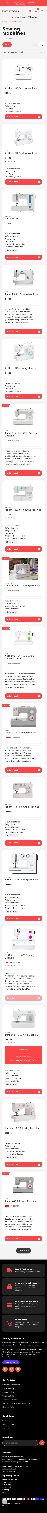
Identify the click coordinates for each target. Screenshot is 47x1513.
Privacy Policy (8, 1388)
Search (5, 1421)
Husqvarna (8, 583)
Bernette (8, 877)
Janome (8, 216)
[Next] (42, 3)
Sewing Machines (15, 22)
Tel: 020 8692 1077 (9, 1471)
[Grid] (35, 44)
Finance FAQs (8, 1407)
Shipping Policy (8, 1396)
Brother (7, 86)
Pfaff (6, 654)
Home (4, 22)
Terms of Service (9, 1399)
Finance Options (9, 1424)
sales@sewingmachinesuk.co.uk (15, 1466)
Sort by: (7, 52)
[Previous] (5, 3)
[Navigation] (42, 10)
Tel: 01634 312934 (9, 1469)
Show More (11, 250)
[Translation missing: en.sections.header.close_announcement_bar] (45, 3)
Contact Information (11, 1384)
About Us (6, 1428)
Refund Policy (8, 1392)
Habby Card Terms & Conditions (16, 1403)
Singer (7, 292)
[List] (42, 44)
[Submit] (42, 1442)
